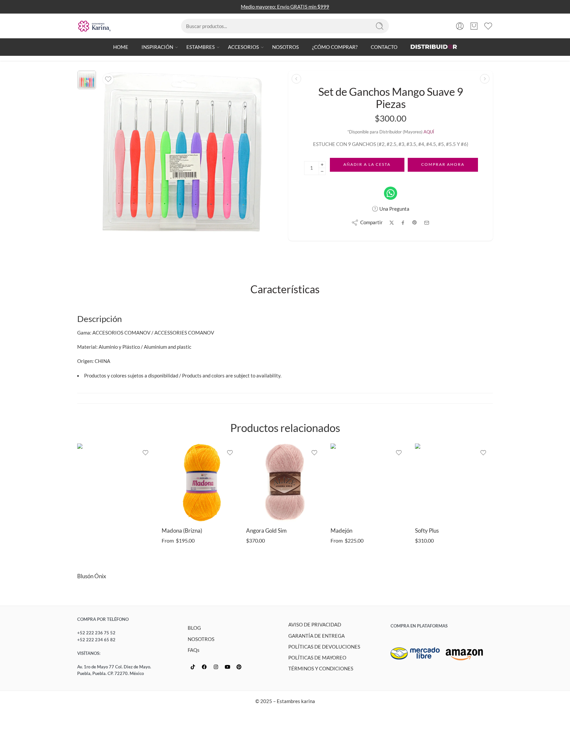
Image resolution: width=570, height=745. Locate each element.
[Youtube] (227, 667)
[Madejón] (369, 482)
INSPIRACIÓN (157, 47)
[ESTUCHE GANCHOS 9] (87, 80)
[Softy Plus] (454, 482)
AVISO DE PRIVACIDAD (314, 624)
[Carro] (474, 26)
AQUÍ (429, 131)
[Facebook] (204, 667)
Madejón (341, 530)
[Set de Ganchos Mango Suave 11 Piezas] (485, 79)
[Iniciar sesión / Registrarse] (459, 26)
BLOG (194, 628)
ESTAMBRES (200, 47)
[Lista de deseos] (108, 79)
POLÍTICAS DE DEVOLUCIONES (324, 647)
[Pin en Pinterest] (414, 222)
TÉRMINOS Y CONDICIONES (320, 668)
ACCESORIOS (243, 47)
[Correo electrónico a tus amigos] (426, 223)
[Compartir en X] (391, 222)
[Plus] (322, 164)
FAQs (194, 650)
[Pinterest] (239, 667)
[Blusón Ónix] (116, 505)
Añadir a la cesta (367, 164)
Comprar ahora (442, 164)
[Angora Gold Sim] (285, 482)
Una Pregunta (393, 209)
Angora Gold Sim (266, 530)
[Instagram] (216, 667)
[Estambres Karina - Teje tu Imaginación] (94, 26)
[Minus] (322, 171)
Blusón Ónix (91, 576)
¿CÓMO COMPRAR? (335, 47)
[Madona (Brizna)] (200, 482)
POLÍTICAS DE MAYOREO (317, 657)
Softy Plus (427, 530)
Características (285, 289)
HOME (120, 47)
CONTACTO (384, 47)
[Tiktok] (193, 667)
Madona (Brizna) (182, 530)
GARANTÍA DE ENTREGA (316, 636)
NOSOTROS (285, 47)
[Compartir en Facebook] (402, 222)
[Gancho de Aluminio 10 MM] (296, 79)
